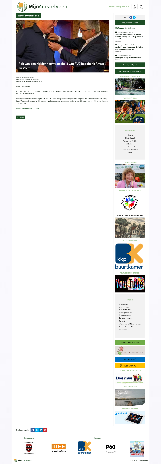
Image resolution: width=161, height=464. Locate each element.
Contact (122, 321)
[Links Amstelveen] (130, 342)
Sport (130, 153)
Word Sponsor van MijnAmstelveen (125, 314)
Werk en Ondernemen (28, 77)
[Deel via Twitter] (37, 430)
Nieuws (130, 135)
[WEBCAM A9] (130, 365)
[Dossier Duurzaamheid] (130, 350)
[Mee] (59, 448)
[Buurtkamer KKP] (85, 447)
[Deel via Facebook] (33, 430)
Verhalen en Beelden (130, 141)
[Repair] (130, 359)
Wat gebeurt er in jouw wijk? (129, 71)
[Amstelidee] (137, 449)
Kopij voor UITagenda (130, 23)
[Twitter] (134, 17)
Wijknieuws (130, 144)
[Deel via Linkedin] (41, 430)
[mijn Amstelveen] (43, 6)
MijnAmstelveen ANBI (126, 327)
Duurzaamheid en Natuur (130, 147)
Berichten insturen (125, 318)
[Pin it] (45, 430)
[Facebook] (130, 17)
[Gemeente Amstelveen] (28, 448)
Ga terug (20, 117)
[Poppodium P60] (111, 448)
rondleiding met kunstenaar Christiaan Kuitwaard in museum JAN (129, 48)
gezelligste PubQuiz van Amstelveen (128, 57)
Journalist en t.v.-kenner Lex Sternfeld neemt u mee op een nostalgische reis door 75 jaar (129, 36)
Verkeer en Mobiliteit (130, 150)
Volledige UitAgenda (130, 65)
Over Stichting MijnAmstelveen (125, 308)
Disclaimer (123, 330)
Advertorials (123, 304)
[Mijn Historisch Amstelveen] (130, 226)
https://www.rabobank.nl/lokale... (28, 108)
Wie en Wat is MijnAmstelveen (130, 324)
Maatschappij (130, 138)
